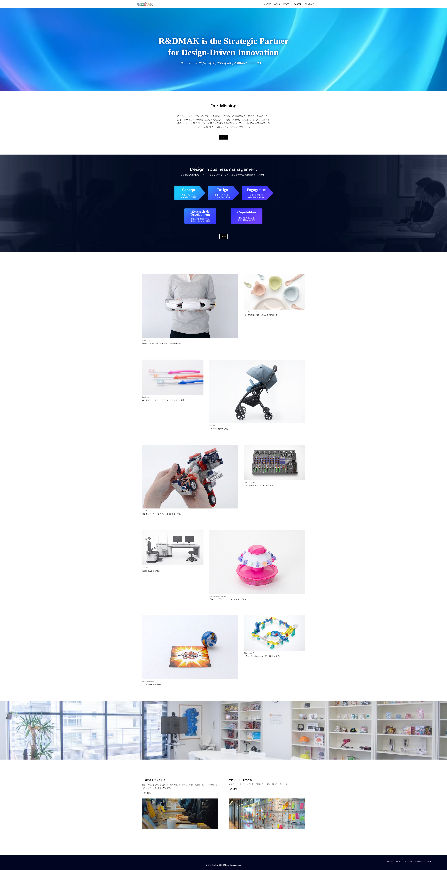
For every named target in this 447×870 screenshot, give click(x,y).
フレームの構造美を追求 (219, 429)
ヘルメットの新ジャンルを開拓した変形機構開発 (161, 343)
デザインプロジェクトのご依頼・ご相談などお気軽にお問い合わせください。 (259, 784)
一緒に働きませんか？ (154, 780)
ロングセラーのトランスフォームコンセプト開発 (161, 514)
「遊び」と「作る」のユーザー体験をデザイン (227, 599)
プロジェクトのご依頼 (240, 780)
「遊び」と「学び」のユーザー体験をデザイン (262, 656)
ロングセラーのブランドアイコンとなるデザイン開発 (163, 400)
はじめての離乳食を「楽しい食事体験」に (260, 315)
